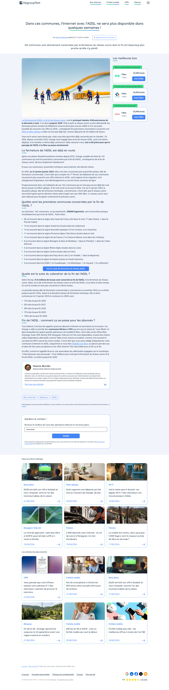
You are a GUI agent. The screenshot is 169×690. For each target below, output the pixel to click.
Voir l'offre (138, 78)
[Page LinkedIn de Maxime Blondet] (105, 384)
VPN (127, 2)
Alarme (137, 2)
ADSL (54, 397)
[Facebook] (136, 674)
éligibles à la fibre (80, 343)
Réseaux (44, 397)
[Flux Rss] (145, 674)
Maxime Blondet (61, 37)
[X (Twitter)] (141, 674)
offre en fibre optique (31, 132)
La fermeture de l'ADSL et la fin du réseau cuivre (43, 120)
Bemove (53, 680)
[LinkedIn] (131, 674)
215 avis (143, 680)
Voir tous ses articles (34, 384)
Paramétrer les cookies (65, 680)
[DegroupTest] (30, 3)
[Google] (127, 674)
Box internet (95, 2)
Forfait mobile (112, 2)
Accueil (24, 666)
